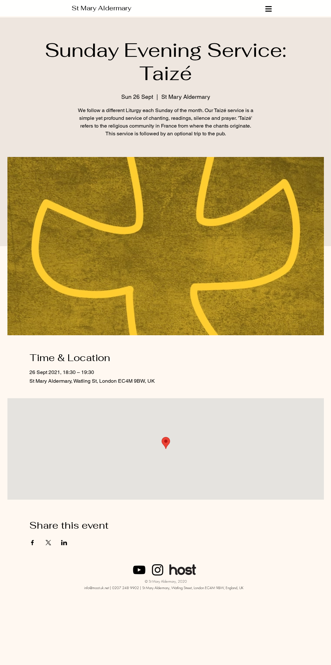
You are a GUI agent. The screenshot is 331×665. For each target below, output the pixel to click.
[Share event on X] (48, 542)
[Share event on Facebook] (32, 542)
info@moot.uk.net (96, 587)
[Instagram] (157, 569)
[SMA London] (139, 569)
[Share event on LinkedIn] (64, 542)
